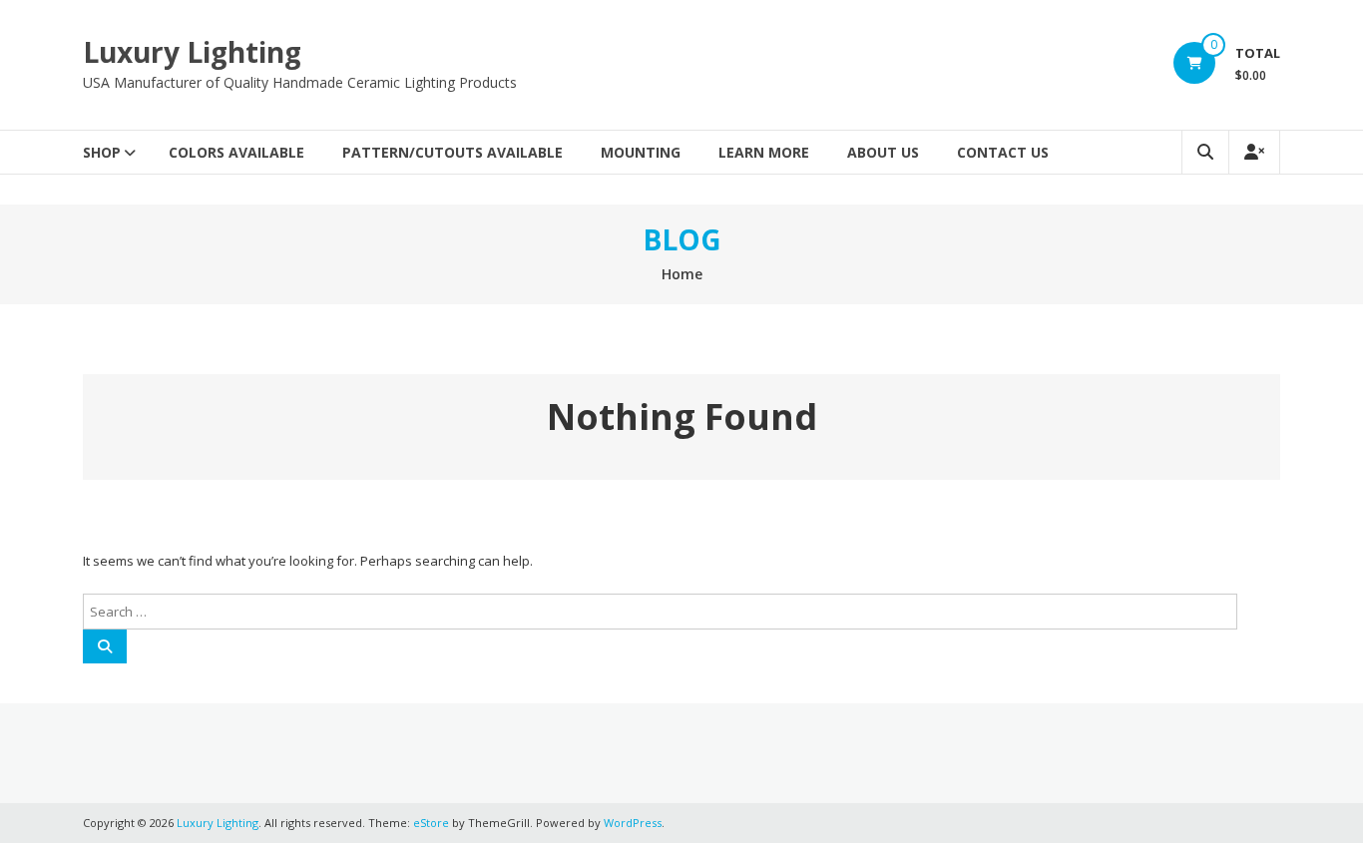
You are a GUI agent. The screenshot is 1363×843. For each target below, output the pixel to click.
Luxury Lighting (192, 52)
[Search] (105, 646)
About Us (883, 152)
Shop (102, 152)
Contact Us (1003, 152)
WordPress (633, 822)
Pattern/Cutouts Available (452, 152)
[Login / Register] (1254, 152)
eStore (431, 822)
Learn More (763, 152)
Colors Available (236, 152)
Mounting (641, 152)
